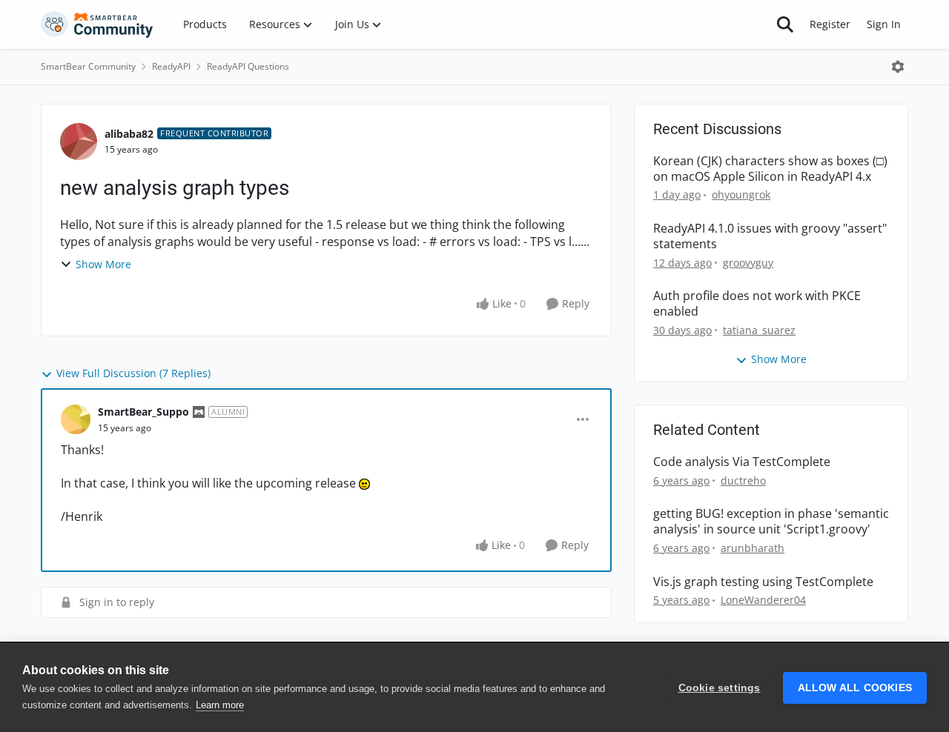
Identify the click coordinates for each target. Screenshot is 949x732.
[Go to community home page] (97, 24)
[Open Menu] (897, 66)
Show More (103, 264)
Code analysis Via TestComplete (741, 462)
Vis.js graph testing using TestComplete (763, 582)
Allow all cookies (855, 687)
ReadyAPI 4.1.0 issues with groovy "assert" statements (770, 236)
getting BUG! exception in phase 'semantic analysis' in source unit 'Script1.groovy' (771, 521)
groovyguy (748, 263)
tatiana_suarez (759, 330)
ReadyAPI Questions (248, 66)
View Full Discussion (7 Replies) (133, 373)
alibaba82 (129, 134)
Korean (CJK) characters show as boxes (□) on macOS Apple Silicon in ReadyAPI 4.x (770, 168)
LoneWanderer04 (763, 600)
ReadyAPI (171, 66)
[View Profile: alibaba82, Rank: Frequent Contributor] (78, 141)
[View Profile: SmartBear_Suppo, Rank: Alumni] (75, 419)
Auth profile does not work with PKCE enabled (757, 303)
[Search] (785, 24)
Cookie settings (719, 687)
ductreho (743, 480)
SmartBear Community (88, 66)
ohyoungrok (741, 194)
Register (830, 24)
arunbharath (752, 548)
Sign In (884, 24)
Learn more (220, 705)
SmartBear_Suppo (143, 412)
